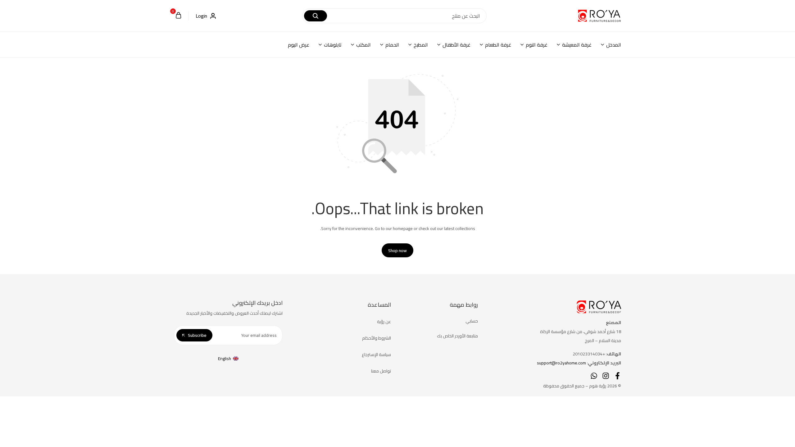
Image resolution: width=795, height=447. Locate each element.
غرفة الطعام (498, 44)
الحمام (392, 44)
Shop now (397, 250)
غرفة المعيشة (577, 44)
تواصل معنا (381, 371)
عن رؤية (384, 322)
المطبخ (421, 44)
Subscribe (197, 335)
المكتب (363, 44)
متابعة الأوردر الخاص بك (457, 336)
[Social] (617, 375)
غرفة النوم (536, 44)
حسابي (472, 321)
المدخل (613, 44)
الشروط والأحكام (376, 338)
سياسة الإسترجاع (376, 354)
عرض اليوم (298, 44)
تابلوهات (333, 44)
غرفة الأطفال (456, 44)
